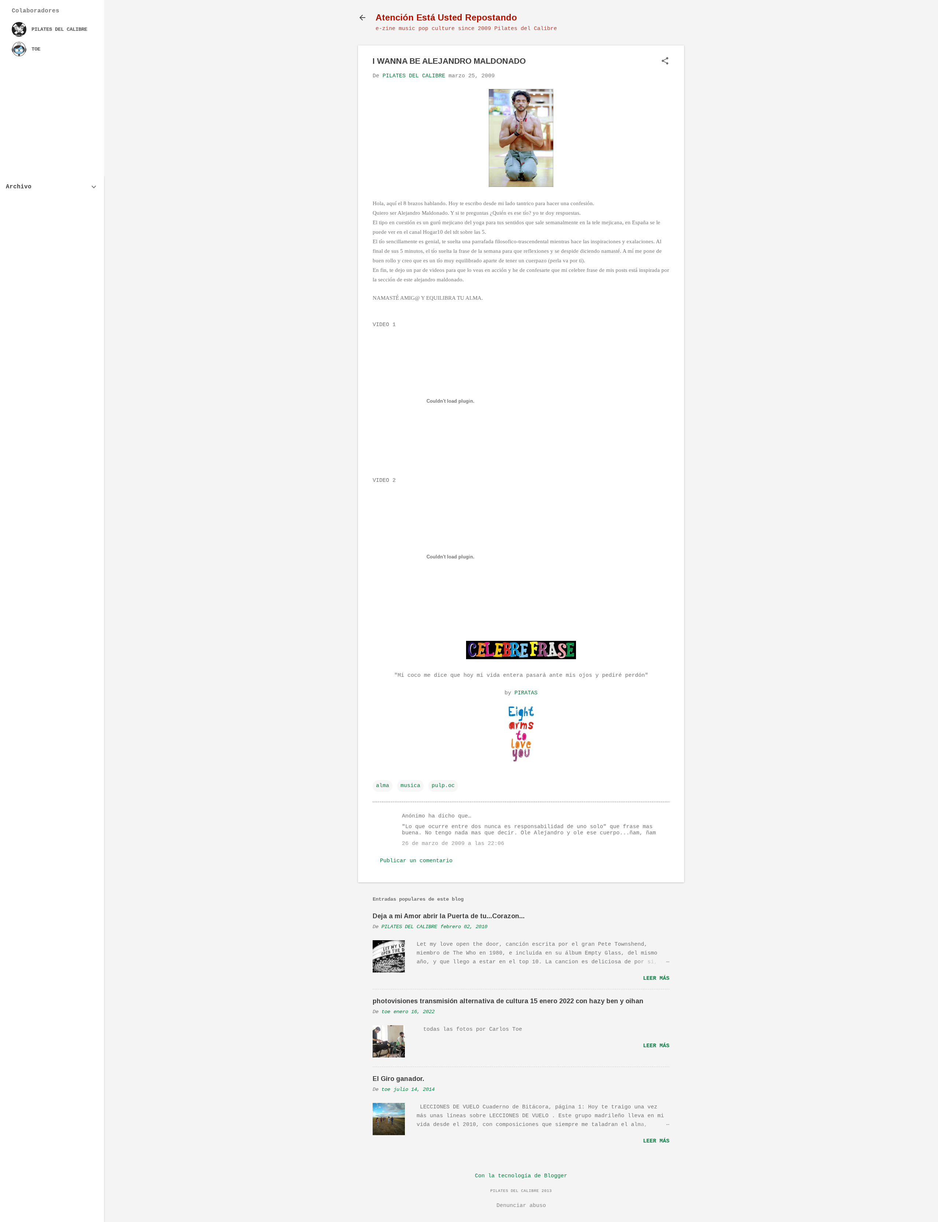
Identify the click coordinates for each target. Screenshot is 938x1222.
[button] (665, 61)
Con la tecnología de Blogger (521, 1176)
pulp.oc (443, 786)
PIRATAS (526, 693)
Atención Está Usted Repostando (446, 17)
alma (382, 786)
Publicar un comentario (416, 861)
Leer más (656, 978)
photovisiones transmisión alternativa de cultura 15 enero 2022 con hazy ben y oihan (508, 1001)
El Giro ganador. (398, 1078)
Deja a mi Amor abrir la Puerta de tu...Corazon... (449, 916)
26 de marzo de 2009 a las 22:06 (453, 844)
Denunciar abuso (521, 1206)
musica (410, 786)
